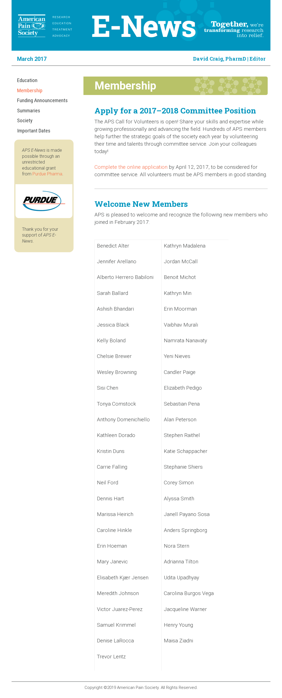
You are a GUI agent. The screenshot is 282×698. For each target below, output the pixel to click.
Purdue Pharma (47, 173)
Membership (29, 90)
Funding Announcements (42, 100)
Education (27, 80)
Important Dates (33, 130)
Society (24, 120)
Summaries (28, 110)
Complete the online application (130, 167)
